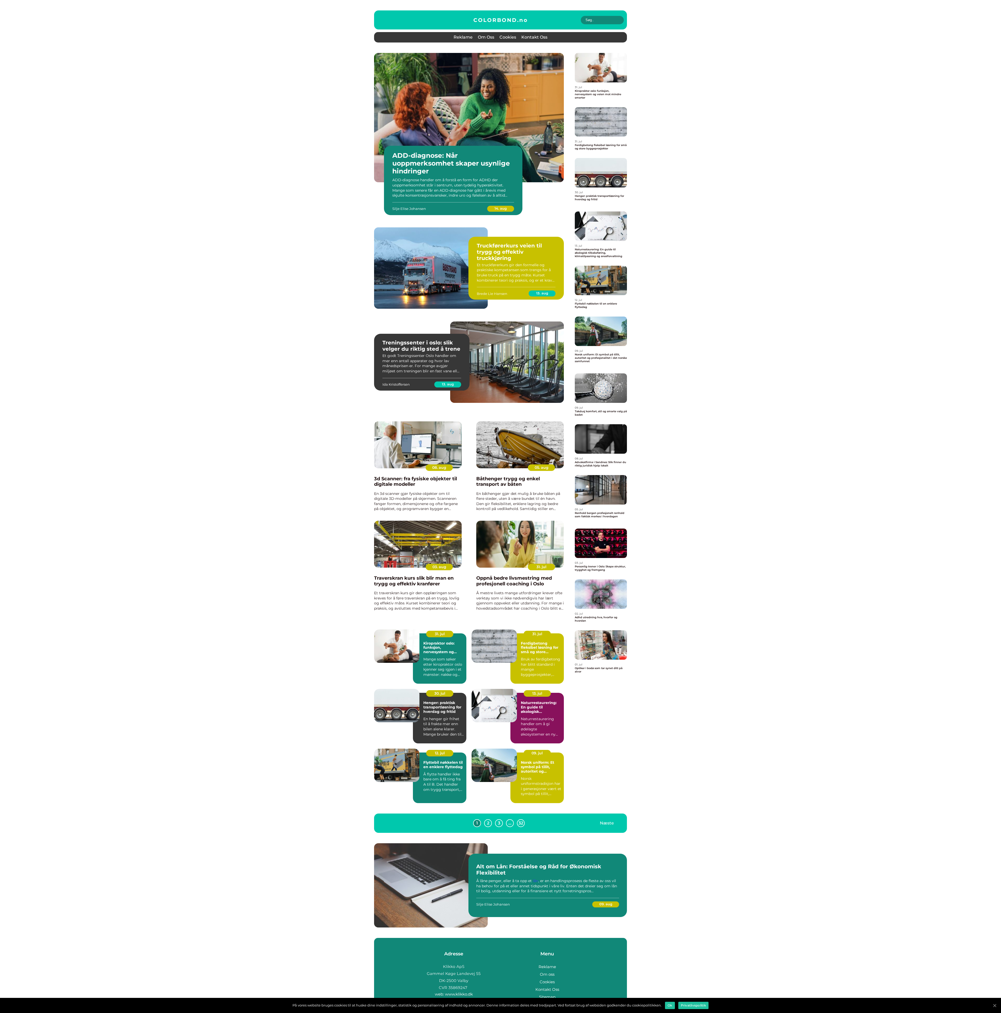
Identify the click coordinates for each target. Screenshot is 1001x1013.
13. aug (542, 293)
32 (520, 823)
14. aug (501, 208)
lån (535, 880)
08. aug (439, 467)
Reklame (463, 37)
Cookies (507, 37)
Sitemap (547, 996)
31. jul (541, 567)
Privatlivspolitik (693, 1005)
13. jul (537, 693)
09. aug (605, 904)
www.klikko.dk (459, 994)
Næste (607, 823)
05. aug (541, 467)
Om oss (486, 37)
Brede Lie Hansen (492, 294)
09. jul (537, 753)
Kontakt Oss (534, 37)
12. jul (440, 753)
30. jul (439, 693)
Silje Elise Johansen (409, 209)
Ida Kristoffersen (396, 384)
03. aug (439, 567)
